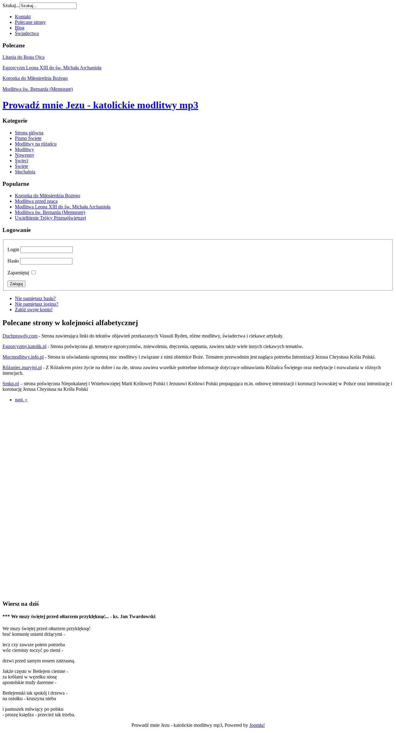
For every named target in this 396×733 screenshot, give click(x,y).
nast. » (21, 399)
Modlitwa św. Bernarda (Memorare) (37, 89)
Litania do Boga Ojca (23, 57)
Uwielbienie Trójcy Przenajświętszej (50, 217)
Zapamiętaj (18, 272)
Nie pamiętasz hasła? (35, 298)
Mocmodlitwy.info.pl (23, 357)
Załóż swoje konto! (34, 309)
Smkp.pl (10, 383)
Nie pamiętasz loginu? (36, 304)
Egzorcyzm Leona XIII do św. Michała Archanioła (51, 67)
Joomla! (257, 725)
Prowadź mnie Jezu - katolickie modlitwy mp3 (100, 105)
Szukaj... (10, 5)
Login (13, 249)
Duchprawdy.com (19, 335)
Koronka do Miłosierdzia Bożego (35, 78)
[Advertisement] (198, 500)
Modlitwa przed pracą (36, 201)
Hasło (13, 261)
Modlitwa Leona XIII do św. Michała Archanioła (62, 206)
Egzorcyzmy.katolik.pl (24, 346)
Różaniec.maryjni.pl (22, 367)
